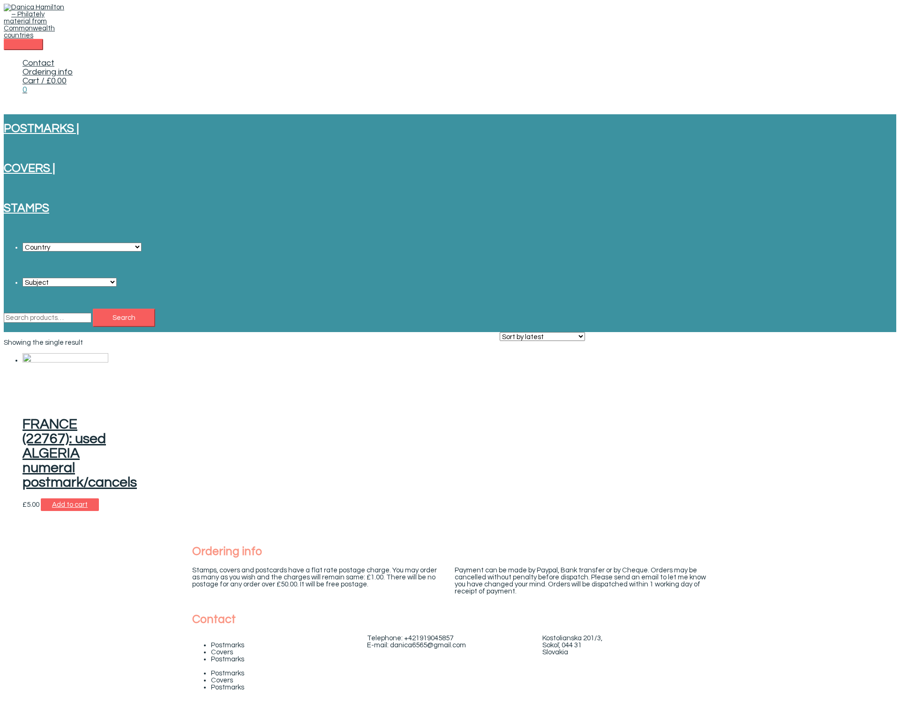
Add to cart (70, 504)
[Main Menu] (23, 44)
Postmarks (227, 645)
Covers (222, 652)
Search (123, 317)
